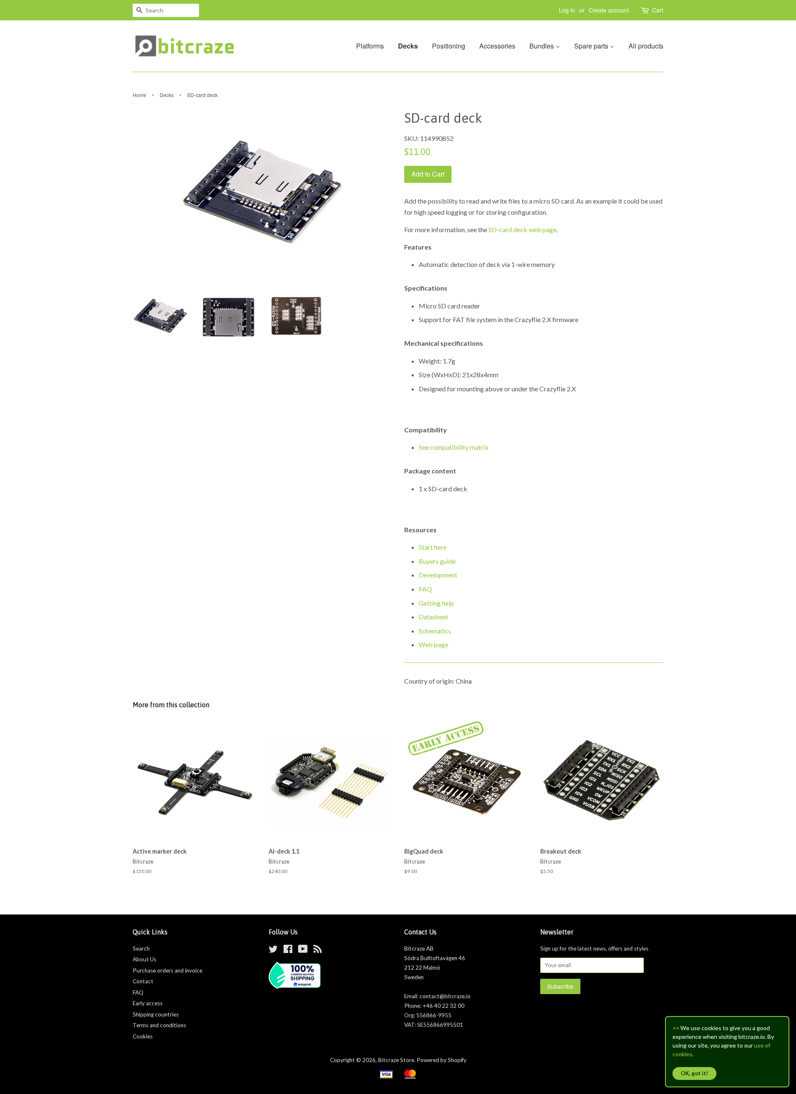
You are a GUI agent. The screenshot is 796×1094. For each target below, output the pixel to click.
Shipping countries (156, 1014)
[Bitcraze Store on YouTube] (303, 950)
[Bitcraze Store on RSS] (317, 950)
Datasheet (433, 617)
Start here (433, 547)
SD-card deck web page (522, 229)
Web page (433, 644)
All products (646, 46)
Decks (408, 46)
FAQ (425, 589)
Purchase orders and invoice (167, 970)
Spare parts (592, 46)
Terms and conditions (159, 1025)
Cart (657, 10)
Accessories (497, 46)
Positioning (448, 46)
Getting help (436, 603)
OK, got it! (694, 1073)
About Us (144, 959)
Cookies (143, 1036)
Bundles (542, 46)
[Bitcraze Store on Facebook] (288, 950)
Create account (609, 10)
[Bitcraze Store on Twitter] (273, 950)
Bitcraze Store (396, 1060)
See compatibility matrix (453, 447)
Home (139, 94)
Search (141, 948)
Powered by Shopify (441, 1060)
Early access (148, 1003)
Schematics (435, 631)
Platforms (370, 46)
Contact (143, 981)
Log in (567, 10)
